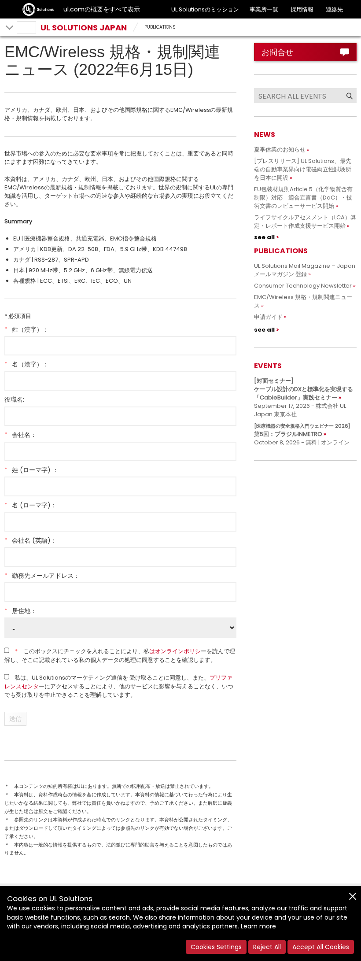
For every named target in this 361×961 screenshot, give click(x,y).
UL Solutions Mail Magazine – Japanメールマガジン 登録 (304, 270)
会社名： (20, 434)
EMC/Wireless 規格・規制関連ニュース (303, 301)
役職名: (14, 399)
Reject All (267, 947)
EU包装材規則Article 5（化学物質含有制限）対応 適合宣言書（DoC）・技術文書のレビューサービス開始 (303, 197)
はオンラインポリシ (175, 651)
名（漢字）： (26, 364)
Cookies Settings (216, 947)
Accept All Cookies (320, 947)
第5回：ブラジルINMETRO (302, 430)
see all (264, 237)
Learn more (258, 926)
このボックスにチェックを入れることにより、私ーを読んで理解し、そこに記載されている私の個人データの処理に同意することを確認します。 (119, 655)
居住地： (20, 610)
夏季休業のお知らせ (280, 149)
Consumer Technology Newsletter (303, 285)
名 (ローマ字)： (30, 505)
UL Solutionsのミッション (205, 9)
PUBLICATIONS (160, 27)
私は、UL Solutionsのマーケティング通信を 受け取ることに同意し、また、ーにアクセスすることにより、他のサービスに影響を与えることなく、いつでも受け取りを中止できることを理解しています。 (118, 686)
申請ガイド (268, 317)
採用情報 (302, 9)
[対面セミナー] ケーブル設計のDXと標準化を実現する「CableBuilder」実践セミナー (303, 389)
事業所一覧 (264, 9)
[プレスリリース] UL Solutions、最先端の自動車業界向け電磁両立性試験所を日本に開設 (302, 169)
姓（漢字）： (26, 329)
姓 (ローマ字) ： (31, 470)
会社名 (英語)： (30, 540)
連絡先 (334, 9)
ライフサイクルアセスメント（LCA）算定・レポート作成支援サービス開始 (305, 221)
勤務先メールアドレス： (42, 575)
